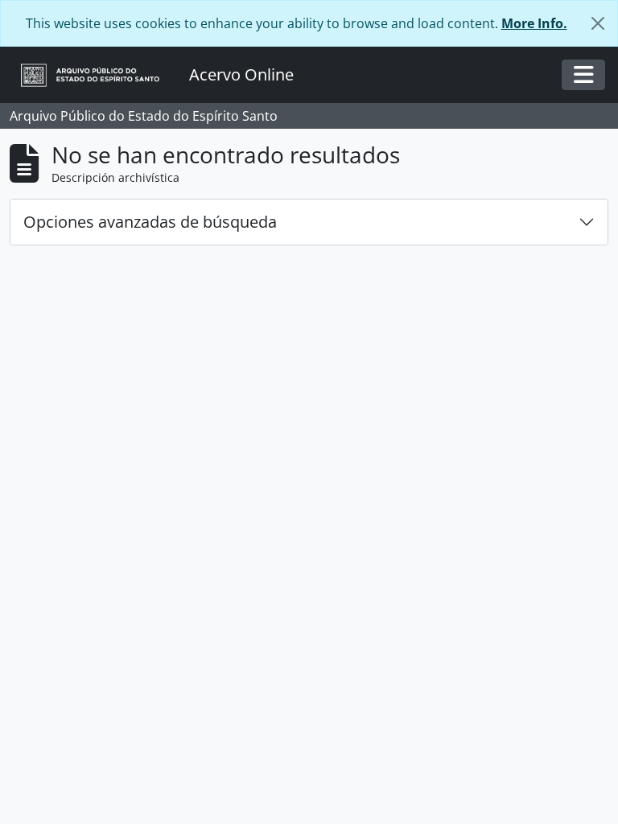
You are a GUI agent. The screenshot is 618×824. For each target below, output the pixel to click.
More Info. (534, 23)
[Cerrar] (598, 23)
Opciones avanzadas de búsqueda (150, 222)
